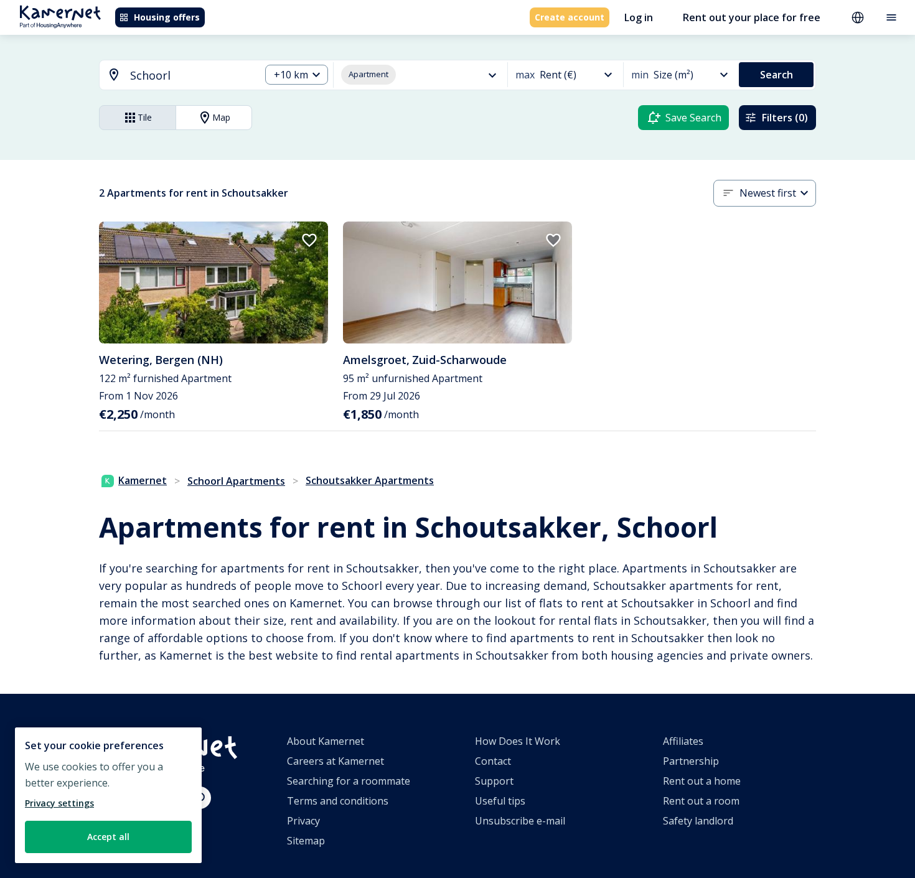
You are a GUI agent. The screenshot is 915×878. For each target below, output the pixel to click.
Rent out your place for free (751, 17)
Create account (569, 17)
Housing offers (167, 17)
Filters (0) (785, 117)
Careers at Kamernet (335, 761)
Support (494, 781)
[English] (857, 17)
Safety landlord (698, 821)
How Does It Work (517, 741)
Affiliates (683, 741)
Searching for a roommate (348, 781)
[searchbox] (190, 75)
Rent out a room (701, 801)
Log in (638, 17)
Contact (493, 761)
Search (776, 75)
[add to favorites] (309, 240)
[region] (108, 795)
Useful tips (500, 801)
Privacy (303, 821)
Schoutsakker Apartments (370, 480)
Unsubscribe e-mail (520, 821)
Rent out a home (702, 781)
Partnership (691, 761)
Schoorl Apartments (236, 481)
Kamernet (142, 480)
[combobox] (172, 75)
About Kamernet (325, 741)
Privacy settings (59, 803)
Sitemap (306, 841)
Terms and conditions (337, 801)
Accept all (108, 837)
